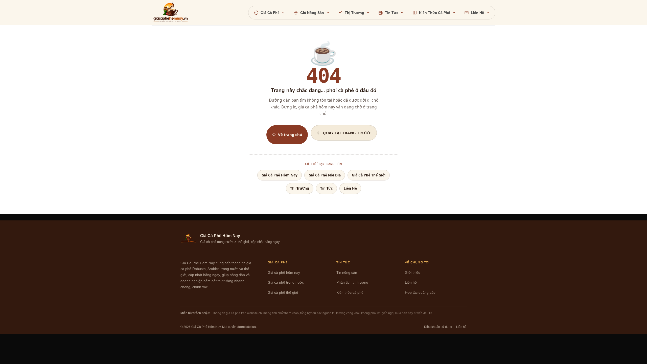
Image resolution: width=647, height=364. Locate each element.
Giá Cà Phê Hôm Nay (279, 175)
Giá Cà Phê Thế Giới (368, 175)
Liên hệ (411, 282)
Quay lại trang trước (347, 132)
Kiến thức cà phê (349, 292)
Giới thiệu (412, 273)
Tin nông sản (346, 273)
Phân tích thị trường (352, 282)
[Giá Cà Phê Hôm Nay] (173, 12)
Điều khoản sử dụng (438, 327)
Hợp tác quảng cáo (420, 292)
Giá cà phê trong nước (286, 282)
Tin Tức (326, 188)
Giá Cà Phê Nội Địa (325, 175)
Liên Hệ (350, 188)
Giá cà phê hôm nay (284, 273)
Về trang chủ (290, 134)
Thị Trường (299, 188)
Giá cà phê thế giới (283, 292)
